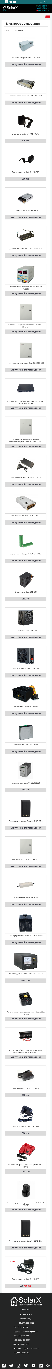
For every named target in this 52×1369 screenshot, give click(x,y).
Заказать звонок (41, 13)
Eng (45, 2)
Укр (41, 2)
